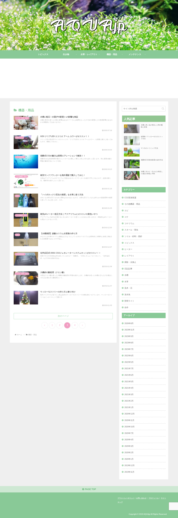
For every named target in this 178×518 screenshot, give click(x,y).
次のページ (63, 316)
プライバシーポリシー (126, 498)
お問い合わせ (141, 498)
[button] (163, 108)
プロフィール (154, 498)
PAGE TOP (90, 489)
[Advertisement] (89, 80)
